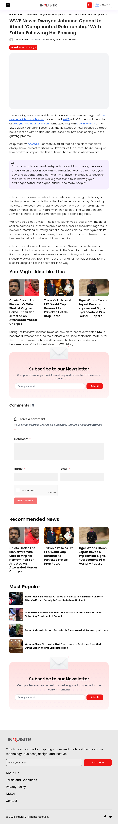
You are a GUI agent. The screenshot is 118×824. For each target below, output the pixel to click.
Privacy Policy (16, 787)
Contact (11, 801)
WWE (66, 119)
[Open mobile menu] (8, 5)
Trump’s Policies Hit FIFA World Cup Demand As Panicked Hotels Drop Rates (58, 308)
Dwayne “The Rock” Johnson (31, 123)
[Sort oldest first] (33, 405)
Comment (22, 439)
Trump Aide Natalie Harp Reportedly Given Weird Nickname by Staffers (66, 630)
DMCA (10, 794)
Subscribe (98, 762)
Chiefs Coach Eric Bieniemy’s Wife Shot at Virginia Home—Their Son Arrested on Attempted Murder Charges (23, 312)
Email (65, 469)
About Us (12, 773)
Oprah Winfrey (86, 123)
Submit (95, 386)
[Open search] (89, 5)
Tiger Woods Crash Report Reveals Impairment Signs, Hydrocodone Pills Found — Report (93, 308)
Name (19, 469)
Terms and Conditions (21, 780)
